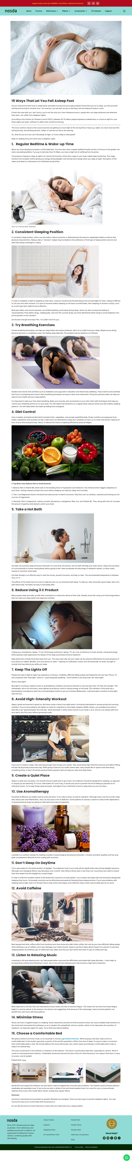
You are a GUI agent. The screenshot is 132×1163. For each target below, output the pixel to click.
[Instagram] (111, 1138)
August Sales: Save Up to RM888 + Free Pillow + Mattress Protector (58, 3)
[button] (52, 11)
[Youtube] (108, 1138)
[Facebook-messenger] (115, 1138)
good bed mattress (70, 1039)
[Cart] (124, 11)
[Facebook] (104, 1138)
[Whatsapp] (119, 1138)
